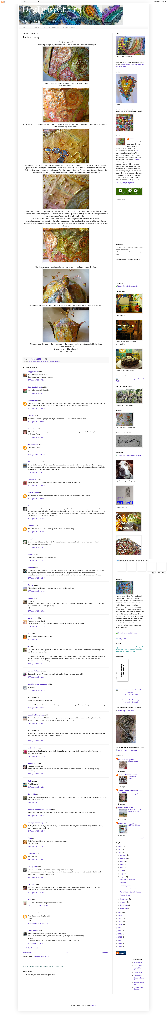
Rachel (30, 554)
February (123, 858)
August (123, 877)
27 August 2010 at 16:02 (36, 611)
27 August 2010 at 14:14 (36, 591)
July (122, 874)
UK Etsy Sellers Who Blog (130, 700)
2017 (120, 931)
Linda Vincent (33, 930)
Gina (29, 633)
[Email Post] (45, 359)
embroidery (32, 361)
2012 (120, 915)
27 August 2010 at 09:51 (36, 499)
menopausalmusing (35, 823)
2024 (120, 946)
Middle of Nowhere (125, 808)
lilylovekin (32, 794)
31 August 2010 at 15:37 (36, 893)
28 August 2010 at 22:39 (36, 787)
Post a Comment (32, 948)
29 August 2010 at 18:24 (36, 846)
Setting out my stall (69, 27)
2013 (120, 918)
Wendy (30, 598)
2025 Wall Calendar (134, 825)
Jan (29, 647)
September (124, 899)
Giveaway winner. (126, 886)
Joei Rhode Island (35, 387)
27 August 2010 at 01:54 (36, 393)
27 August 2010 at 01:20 (36, 380)
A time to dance (34, 462)
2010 (120, 852)
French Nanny (33, 493)
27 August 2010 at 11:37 (36, 560)
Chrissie (31, 526)
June (122, 871)
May (122, 867)
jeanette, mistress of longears (39, 809)
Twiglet (30, 585)
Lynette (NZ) (32, 479)
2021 (120, 943)
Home (23, 27)
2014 (120, 921)
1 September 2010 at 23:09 (38, 906)
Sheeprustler (33, 400)
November (124, 905)
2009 (120, 849)
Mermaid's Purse (34, 671)
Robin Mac (32, 429)
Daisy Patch (138, 975)
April (122, 864)
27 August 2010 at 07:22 (36, 472)
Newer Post (27, 952)
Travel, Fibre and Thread (127, 775)
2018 (120, 934)
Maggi (30, 539)
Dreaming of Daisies (138, 988)
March (122, 861)
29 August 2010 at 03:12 (36, 816)
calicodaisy (138, 962)
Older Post (104, 952)
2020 (120, 940)
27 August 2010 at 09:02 (36, 485)
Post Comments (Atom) (41, 956)
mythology (40, 361)
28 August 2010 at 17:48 (36, 756)
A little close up (133, 761)
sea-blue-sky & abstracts (37, 684)
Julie (30, 781)
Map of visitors (54, 27)
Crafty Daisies (139, 965)
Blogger (93, 1005)
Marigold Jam (33, 444)
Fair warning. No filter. (135, 794)
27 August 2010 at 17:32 (36, 639)
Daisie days (138, 972)
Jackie (131, 139)
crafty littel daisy (137, 969)
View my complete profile (125, 183)
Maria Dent (32, 618)
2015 (120, 924)
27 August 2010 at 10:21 (36, 518)
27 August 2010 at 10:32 (36, 532)
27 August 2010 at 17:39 (36, 664)
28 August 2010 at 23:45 (36, 802)
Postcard (123, 882)
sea (137, 151)
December (124, 908)
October (123, 902)
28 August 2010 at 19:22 (36, 774)
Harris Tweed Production (129, 889)
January (123, 855)
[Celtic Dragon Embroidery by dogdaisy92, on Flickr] (126, 742)
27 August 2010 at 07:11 (36, 455)
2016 (120, 928)
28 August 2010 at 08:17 (36, 741)
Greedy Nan (32, 867)
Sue (29, 506)
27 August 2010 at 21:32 (36, 677)
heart (125, 175)
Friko (30, 838)
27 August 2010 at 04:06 (36, 408)
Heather (31, 567)
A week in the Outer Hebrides (130, 892)
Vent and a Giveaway (127, 879)
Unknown (31, 853)
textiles (57, 361)
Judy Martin (32, 763)
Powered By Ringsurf (130, 694)
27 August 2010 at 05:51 (36, 422)
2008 (120, 846)
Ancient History (125, 895)
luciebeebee (32, 748)
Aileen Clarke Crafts (126, 823)
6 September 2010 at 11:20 (37, 943)
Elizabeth (31, 884)
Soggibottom (33, 372)
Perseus (51, 361)
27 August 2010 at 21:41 (36, 690)
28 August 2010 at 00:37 (36, 723)
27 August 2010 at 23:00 (36, 708)
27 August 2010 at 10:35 (36, 547)
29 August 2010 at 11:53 (36, 831)
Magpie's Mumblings (36, 715)
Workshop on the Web (126, 711)
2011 (120, 912)
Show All (142, 838)
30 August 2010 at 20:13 (36, 877)
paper (46, 361)
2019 (120, 937)
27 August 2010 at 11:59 (36, 578)
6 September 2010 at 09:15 (38, 923)
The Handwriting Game (37, 27)
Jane (30, 900)
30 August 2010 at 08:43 (36, 859)
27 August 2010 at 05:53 (36, 437)
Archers (137, 160)
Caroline (31, 416)
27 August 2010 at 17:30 (36, 626)
